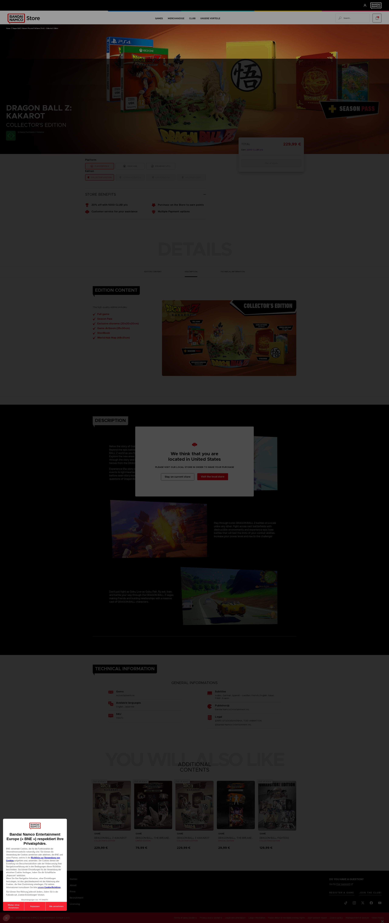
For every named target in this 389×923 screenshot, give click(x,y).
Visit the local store (212, 476)
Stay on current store (178, 476)
